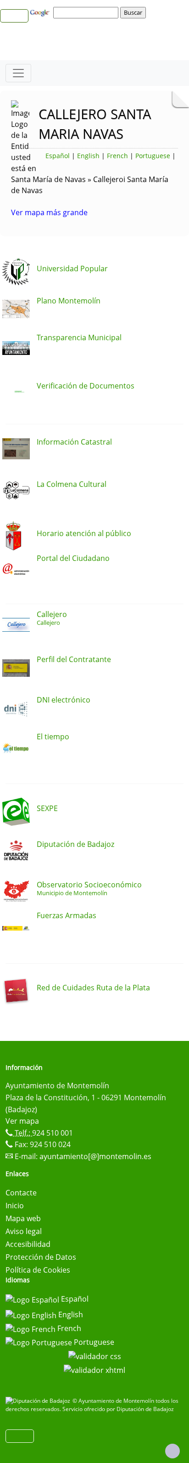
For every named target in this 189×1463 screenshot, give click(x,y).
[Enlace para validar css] (94, 1355)
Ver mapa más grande (49, 212)
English (88, 155)
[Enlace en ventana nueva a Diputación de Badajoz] (39, 1401)
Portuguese (152, 155)
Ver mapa (22, 1121)
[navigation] (87, 12)
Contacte (21, 1193)
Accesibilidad (28, 1244)
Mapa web (23, 1218)
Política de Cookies (38, 1270)
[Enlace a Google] (40, 12)
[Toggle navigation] (18, 73)
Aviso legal (24, 1231)
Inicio (15, 1205)
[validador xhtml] (94, 1369)
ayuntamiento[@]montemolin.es (95, 1156)
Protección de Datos (41, 1257)
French (117, 155)
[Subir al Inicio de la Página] (172, 1451)
